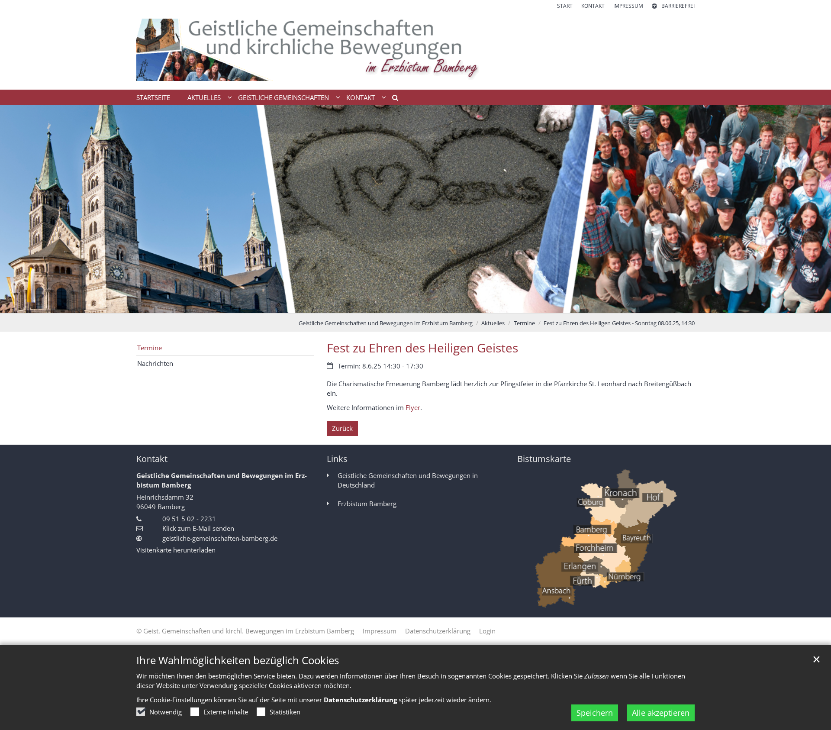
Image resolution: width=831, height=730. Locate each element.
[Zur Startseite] (415, 50)
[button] (392, 99)
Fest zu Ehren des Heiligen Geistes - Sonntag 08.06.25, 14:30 (619, 323)
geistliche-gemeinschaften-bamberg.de (219, 538)
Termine (524, 323)
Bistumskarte (544, 458)
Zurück (342, 428)
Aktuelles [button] (204, 97)
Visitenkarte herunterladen (176, 550)
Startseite (153, 97)
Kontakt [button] (360, 97)
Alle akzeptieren (660, 712)
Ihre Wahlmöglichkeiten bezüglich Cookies (237, 660)
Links (337, 458)
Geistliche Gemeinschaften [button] (283, 97)
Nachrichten (155, 363)
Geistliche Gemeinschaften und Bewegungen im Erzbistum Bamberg (386, 323)
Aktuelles (493, 323)
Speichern (595, 712)
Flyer (413, 407)
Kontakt (151, 458)
